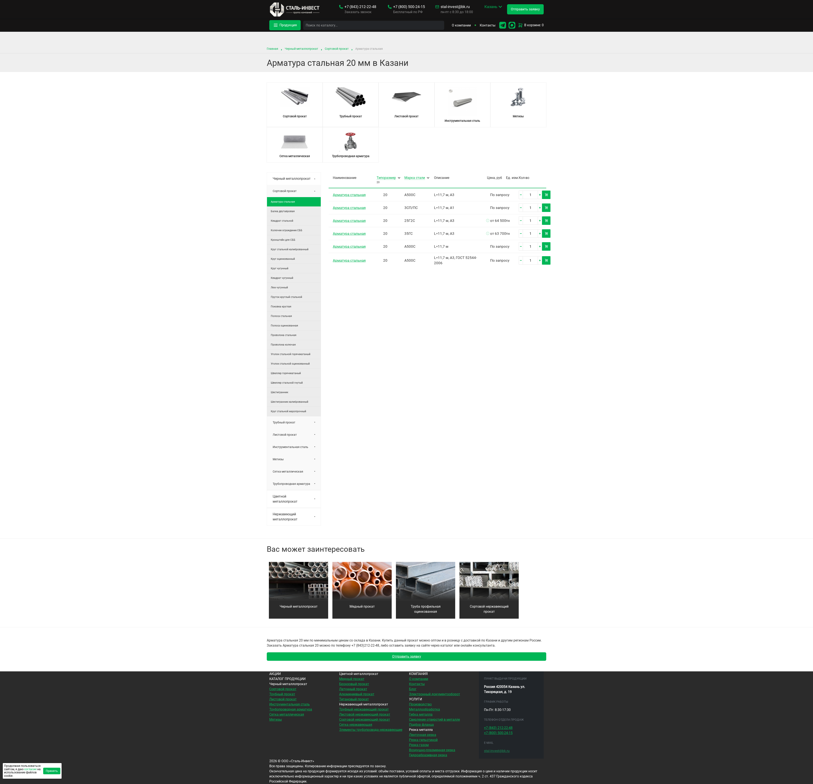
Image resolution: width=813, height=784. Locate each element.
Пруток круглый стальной (286, 297)
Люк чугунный (279, 287)
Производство (420, 704)
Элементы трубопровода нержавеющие (370, 730)
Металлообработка (424, 709)
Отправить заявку (406, 656)
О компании (461, 25)
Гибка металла (421, 714)
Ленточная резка (422, 735)
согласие (30, 769)
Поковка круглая (281, 306)
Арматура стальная (349, 195)
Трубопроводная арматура (291, 483)
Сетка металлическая (288, 471)
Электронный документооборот (434, 694)
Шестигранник (279, 392)
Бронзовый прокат (354, 684)
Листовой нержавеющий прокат (364, 714)
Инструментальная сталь (290, 447)
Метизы (278, 459)
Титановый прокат (354, 699)
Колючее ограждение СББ (286, 230)
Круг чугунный (279, 268)
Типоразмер (386, 178)
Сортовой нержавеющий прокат (489, 609)
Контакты (487, 25)
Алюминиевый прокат (356, 694)
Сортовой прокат (337, 48)
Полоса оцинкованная (284, 325)
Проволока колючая (283, 344)
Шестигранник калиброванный (289, 401)
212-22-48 (360, 7)
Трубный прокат (284, 422)
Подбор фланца (421, 725)
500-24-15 (409, 7)
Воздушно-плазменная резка (432, 750)
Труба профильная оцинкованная (426, 609)
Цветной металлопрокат (285, 498)
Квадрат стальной (282, 220)
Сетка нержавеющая (355, 725)
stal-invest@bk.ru (455, 7)
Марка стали (414, 178)
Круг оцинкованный (283, 258)
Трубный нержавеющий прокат (364, 709)
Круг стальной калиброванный (289, 249)
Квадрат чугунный (282, 278)
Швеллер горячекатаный (286, 373)
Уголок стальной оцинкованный (290, 363)
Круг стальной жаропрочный (288, 411)
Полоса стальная (281, 316)
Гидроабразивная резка (428, 755)
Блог (412, 689)
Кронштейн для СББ (283, 239)
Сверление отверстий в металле (434, 720)
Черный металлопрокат (301, 48)
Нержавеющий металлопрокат (285, 516)
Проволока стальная (283, 335)
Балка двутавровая (283, 211)
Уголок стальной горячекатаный (290, 354)
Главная (272, 48)
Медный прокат (362, 606)
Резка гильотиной (423, 740)
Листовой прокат (285, 434)
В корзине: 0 (534, 25)
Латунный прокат (353, 689)
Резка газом (419, 745)
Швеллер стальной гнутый (287, 382)
